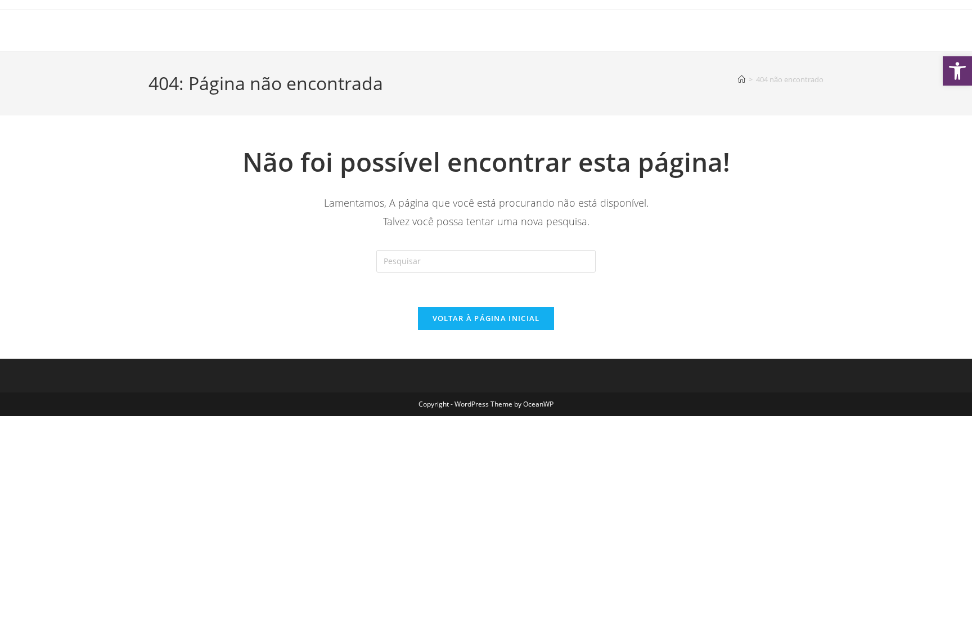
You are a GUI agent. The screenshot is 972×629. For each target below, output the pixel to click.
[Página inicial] (741, 79)
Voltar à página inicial (486, 318)
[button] (957, 71)
